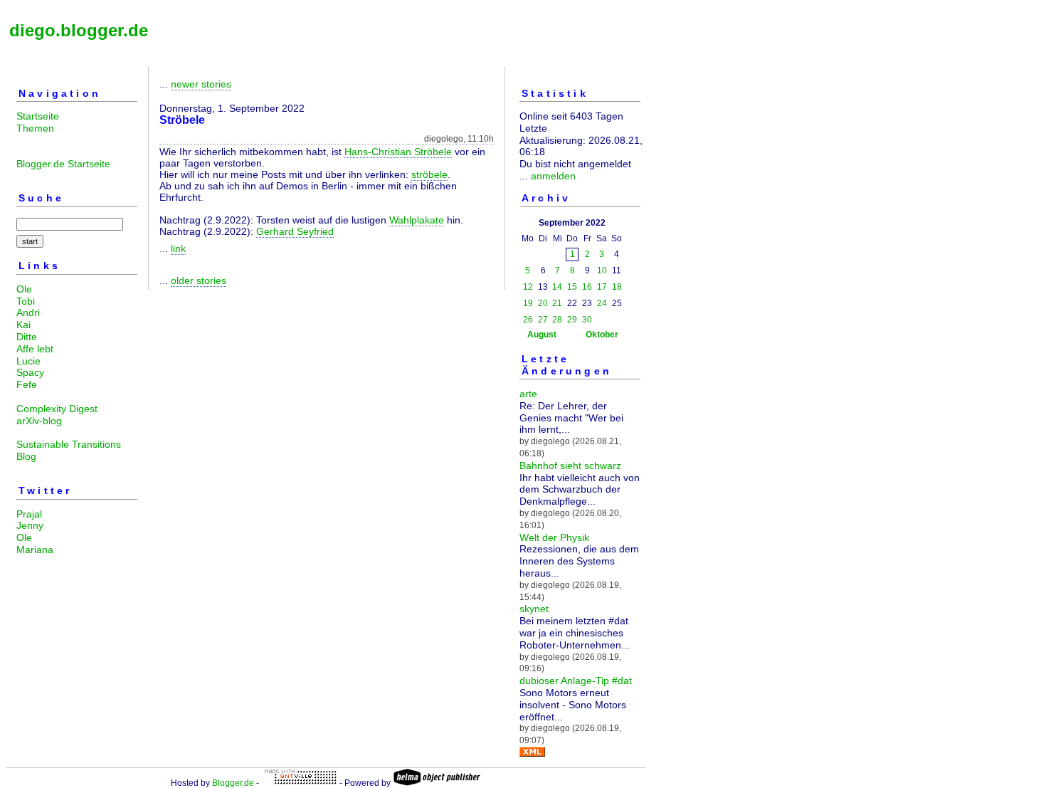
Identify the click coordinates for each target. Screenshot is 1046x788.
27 (543, 320)
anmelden (553, 176)
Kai (23, 324)
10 (602, 270)
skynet (534, 608)
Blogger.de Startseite (63, 163)
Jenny (29, 525)
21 (557, 303)
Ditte (26, 336)
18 (617, 287)
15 (572, 287)
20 (543, 303)
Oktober (602, 335)
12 (528, 287)
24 (602, 303)
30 (587, 320)
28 (557, 320)
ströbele (429, 174)
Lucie (28, 361)
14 (557, 287)
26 (528, 320)
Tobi (25, 301)
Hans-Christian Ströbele (398, 151)
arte (528, 393)
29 (572, 320)
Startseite (37, 116)
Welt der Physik (554, 537)
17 (602, 287)
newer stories (201, 84)
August (541, 335)
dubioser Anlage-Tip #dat (575, 680)
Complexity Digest (56, 408)
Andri (28, 312)
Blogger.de (233, 783)
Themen (35, 128)
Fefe (26, 384)
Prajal (29, 514)
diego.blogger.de (78, 30)
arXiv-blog (39, 420)
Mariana (34, 549)
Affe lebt (34, 348)
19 (528, 303)
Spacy (30, 372)
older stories (198, 280)
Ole (24, 289)
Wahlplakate (416, 220)
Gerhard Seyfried (295, 231)
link (178, 248)
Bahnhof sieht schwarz (570, 465)
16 (587, 287)
